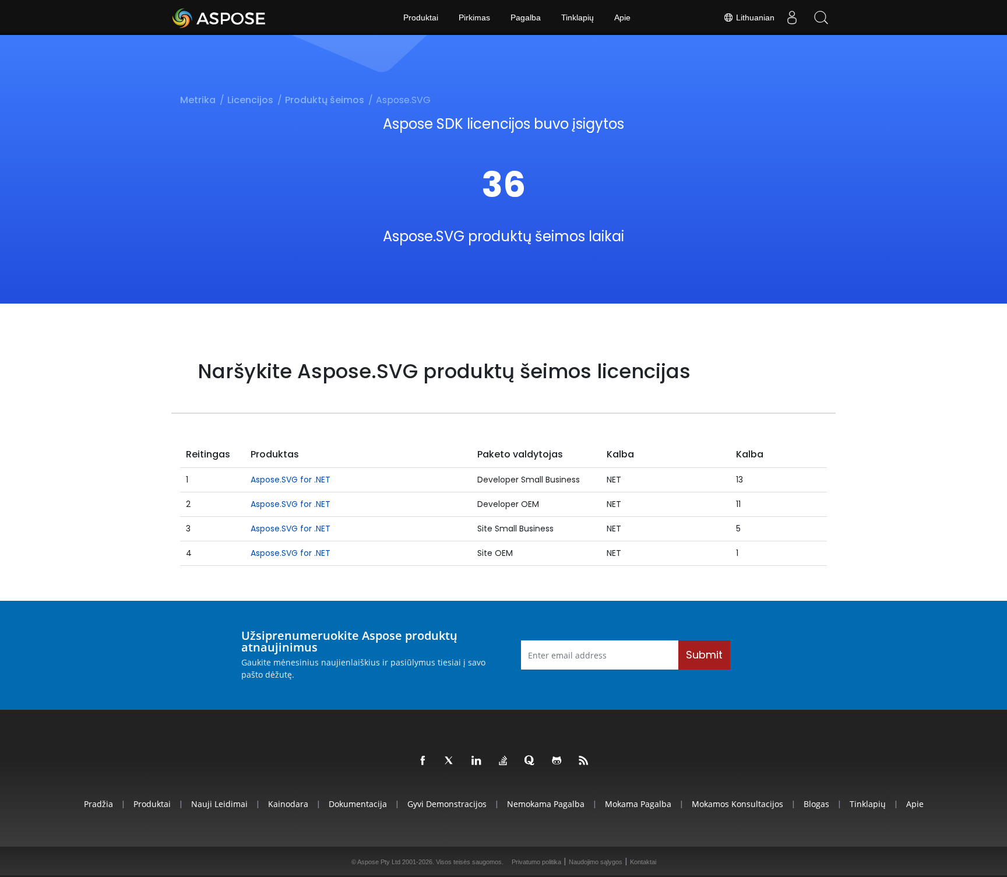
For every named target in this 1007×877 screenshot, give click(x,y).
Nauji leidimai (219, 803)
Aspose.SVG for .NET (290, 479)
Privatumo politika (536, 861)
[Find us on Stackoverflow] (503, 761)
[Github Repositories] (557, 761)
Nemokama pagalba (546, 803)
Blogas (816, 803)
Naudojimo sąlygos (595, 861)
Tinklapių (577, 17)
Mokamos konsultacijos (737, 803)
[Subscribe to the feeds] (583, 761)
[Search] (821, 17)
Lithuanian (754, 17)
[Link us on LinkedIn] (476, 761)
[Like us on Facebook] (423, 761)
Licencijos (250, 100)
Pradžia (98, 803)
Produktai (420, 17)
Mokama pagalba (638, 803)
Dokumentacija (358, 803)
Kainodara (288, 803)
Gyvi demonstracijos (447, 803)
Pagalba (525, 17)
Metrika (198, 100)
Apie (622, 17)
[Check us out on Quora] (530, 761)
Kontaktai (643, 861)
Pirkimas (474, 17)
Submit (704, 654)
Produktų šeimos (324, 100)
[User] (792, 17)
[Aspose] (219, 17)
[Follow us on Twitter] (449, 761)
